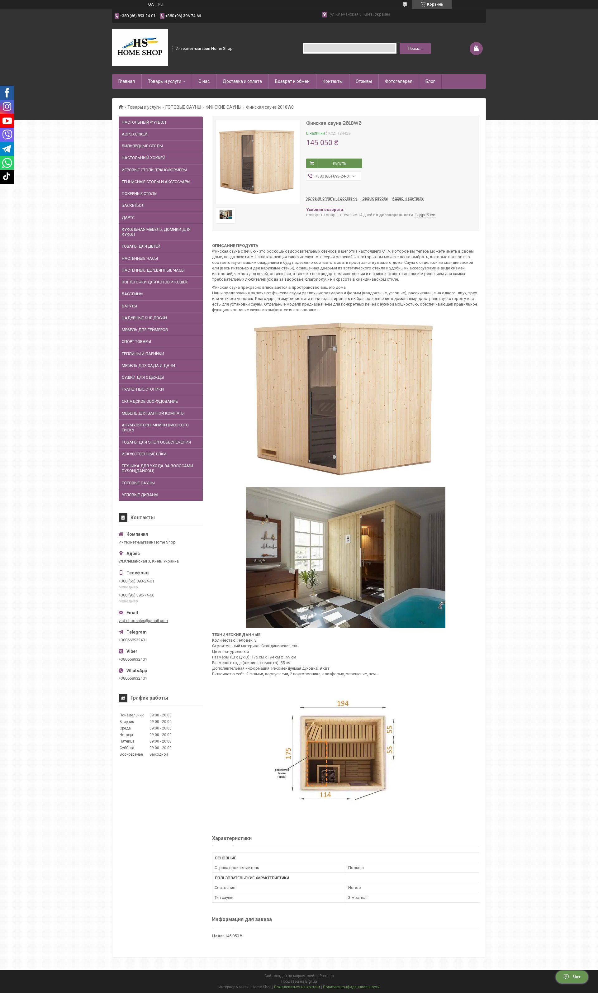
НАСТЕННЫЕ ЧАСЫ (140, 258)
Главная (126, 81)
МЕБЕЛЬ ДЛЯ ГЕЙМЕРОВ (145, 329)
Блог (430, 81)
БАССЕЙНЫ (132, 294)
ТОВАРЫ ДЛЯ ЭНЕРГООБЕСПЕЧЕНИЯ (156, 442)
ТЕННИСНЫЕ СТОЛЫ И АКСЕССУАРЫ (156, 181)
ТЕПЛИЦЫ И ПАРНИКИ (143, 353)
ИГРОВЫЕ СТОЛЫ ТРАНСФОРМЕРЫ (154, 170)
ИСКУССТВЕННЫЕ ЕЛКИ (144, 454)
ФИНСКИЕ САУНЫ (223, 107)
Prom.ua (327, 976)
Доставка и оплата (242, 81)
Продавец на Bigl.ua (299, 981)
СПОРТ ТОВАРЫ (136, 341)
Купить (339, 163)
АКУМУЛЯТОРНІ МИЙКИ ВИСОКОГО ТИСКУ (155, 427)
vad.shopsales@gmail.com (143, 620)
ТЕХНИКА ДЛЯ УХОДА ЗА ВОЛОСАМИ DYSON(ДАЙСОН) (157, 468)
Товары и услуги (164, 81)
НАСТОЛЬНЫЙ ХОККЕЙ (143, 157)
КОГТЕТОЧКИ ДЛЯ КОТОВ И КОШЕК (155, 282)
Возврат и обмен (292, 81)
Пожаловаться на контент (297, 987)
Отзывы (364, 81)
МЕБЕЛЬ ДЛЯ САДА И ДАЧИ (148, 365)
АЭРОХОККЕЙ (135, 134)
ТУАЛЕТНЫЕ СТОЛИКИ (143, 389)
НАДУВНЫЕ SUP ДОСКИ (144, 318)
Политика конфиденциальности (351, 987)
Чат (577, 976)
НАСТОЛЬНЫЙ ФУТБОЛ (144, 122)
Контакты (333, 81)
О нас (204, 81)
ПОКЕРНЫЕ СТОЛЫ (139, 193)
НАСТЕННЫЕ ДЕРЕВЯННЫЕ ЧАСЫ (153, 270)
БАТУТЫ (129, 306)
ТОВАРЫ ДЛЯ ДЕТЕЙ (141, 246)
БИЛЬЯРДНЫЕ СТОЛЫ (142, 146)
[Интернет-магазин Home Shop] (140, 48)
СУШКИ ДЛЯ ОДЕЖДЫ (143, 377)
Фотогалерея (398, 81)
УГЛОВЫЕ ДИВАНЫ (140, 494)
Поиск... (415, 48)
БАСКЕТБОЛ (133, 205)
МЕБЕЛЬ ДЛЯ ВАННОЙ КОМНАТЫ (153, 413)
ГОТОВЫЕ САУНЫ (183, 107)
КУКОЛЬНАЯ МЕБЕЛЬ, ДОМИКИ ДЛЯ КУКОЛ (156, 232)
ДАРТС (128, 217)
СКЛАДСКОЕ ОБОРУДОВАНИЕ (150, 401)
